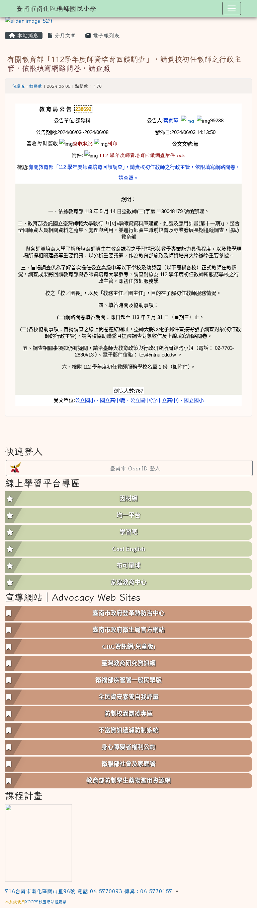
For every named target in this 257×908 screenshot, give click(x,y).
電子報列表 (105, 35)
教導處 (35, 86)
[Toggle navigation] (231, 8)
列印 (112, 143)
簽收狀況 (83, 143)
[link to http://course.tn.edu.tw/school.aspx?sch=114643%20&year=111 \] (38, 842)
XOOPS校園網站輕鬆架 (46, 902)
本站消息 (26, 35)
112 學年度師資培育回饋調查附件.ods (142, 155)
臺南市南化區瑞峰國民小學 (56, 8)
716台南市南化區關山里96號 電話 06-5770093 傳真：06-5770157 (89, 891)
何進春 (18, 86)
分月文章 (64, 35)
